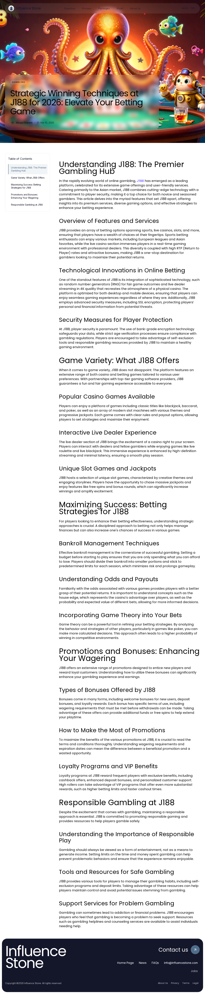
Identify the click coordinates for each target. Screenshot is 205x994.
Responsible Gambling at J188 (27, 204)
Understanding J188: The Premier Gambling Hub (28, 169)
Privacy (175, 983)
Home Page (125, 963)
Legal (195, 983)
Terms (185, 983)
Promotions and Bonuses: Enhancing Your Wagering (24, 196)
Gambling (18, 82)
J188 (140, 181)
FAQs (155, 963)
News (143, 963)
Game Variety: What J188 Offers (28, 177)
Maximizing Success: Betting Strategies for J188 (26, 186)
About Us (163, 983)
